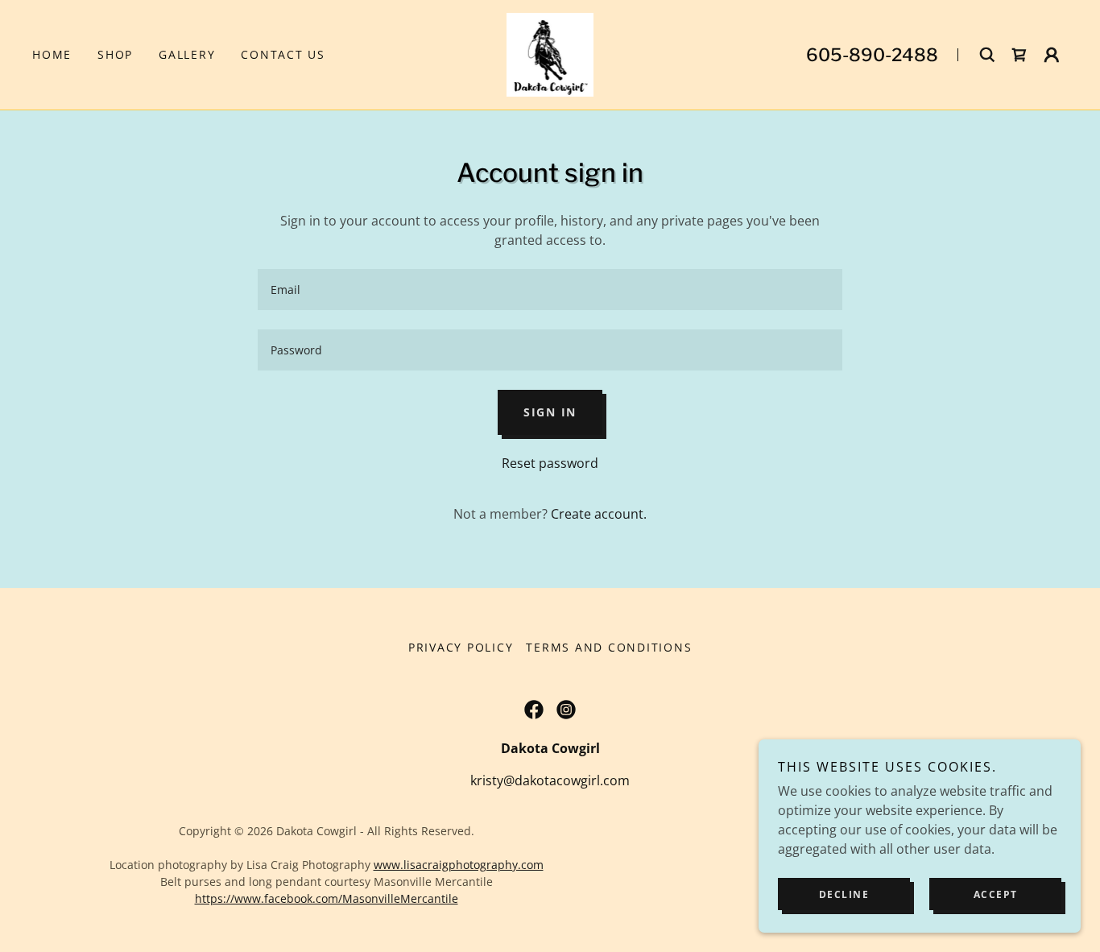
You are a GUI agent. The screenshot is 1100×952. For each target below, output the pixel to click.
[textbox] (550, 289)
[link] (550, 53)
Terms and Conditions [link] (609, 647)
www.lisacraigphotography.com (459, 864)
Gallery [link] (187, 54)
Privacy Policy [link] (461, 647)
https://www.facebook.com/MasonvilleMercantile (326, 898)
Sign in (550, 412)
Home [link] (52, 54)
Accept (996, 894)
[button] (1019, 55)
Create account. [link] (599, 514)
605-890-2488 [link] (872, 54)
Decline (844, 894)
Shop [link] (115, 54)
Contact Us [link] (283, 54)
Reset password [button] (550, 463)
